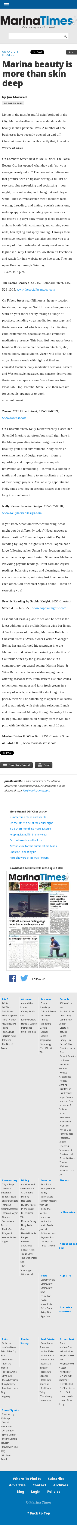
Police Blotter (46, 1308)
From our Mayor (10, 1212)
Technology (45, 1044)
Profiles (63, 1388)
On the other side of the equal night (31, 823)
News (43, 1275)
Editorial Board (9, 1196)
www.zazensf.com (14, 418)
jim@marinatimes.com (36, 790)
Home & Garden (29, 1023)
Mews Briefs (7, 1359)
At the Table (27, 1192)
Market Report (47, 1355)
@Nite (5, 1003)
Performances (66, 1133)
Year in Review (9, 1237)
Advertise (17, 1485)
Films (4, 1019)
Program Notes (9, 1035)
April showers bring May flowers (29, 857)
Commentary (9, 1180)
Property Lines (47, 1359)
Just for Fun (65, 1088)
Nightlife (64, 1125)
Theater (63, 1162)
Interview (45, 1217)
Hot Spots (26, 1200)
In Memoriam (68, 1212)
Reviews (25, 1241)
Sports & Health (67, 1154)
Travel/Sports (10, 1410)
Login (35, 1491)
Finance (44, 1019)
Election (44, 1300)
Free (62, 1052)
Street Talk (65, 1392)
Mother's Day (66, 1101)
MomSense (26, 1027)
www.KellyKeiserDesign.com (22, 513)
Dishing (25, 1196)
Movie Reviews (9, 1023)
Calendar (65, 999)
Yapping (6, 1396)
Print (71, 52)
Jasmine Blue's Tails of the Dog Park (8, 1351)
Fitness (64, 1180)
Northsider (65, 1371)
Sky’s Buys (7, 1375)
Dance (63, 1035)
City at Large (8, 1184)
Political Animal (9, 1371)
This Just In (7, 1233)
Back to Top (38, 1513)
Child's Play (65, 1015)
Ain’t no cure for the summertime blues (33, 846)
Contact (39, 1485)
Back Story (45, 1184)
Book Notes (7, 1011)
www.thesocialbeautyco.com (36, 289)
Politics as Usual (48, 1233)
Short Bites (26, 1245)
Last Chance (66, 1092)
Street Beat (67, 1339)
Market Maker (47, 1351)
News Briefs (46, 1304)
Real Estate (47, 1339)
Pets (4, 1339)
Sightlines (45, 1316)
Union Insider (67, 1396)
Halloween (65, 1060)
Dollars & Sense (48, 1011)
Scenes (71, 1388)
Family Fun (65, 1039)
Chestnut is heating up (23, 851)
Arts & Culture (67, 1011)
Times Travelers (47, 1245)
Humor (12, 1019)
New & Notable (28, 1233)
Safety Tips (45, 1312)
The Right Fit (46, 1241)
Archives (60, 1485)
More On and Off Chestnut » (28, 811)
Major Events (66, 1097)
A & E (5, 999)
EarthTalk (45, 1015)
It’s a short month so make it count (30, 828)
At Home (26, 999)
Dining (25, 1180)
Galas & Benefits (68, 1056)
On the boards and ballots (26, 840)
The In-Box (7, 1229)
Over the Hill (66, 1384)
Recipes (24, 1237)
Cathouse (6, 1343)
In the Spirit (27, 1208)
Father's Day (66, 1044)
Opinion (6, 1217)
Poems (5, 1027)
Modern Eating (28, 1221)
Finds (62, 1343)
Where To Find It (27, 1478)
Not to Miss (65, 1129)
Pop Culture (8, 1031)
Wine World (27, 1274)
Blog (20, 1491)
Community (46, 1283)
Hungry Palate (28, 1204)
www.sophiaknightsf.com (49, 608)
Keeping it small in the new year (28, 834)
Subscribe (56, 1478)
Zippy (5, 1241)
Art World (6, 1007)
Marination (46, 1221)
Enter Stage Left (10, 1015)
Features (45, 1180)
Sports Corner (9, 1434)
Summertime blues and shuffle (28, 817)
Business (45, 999)
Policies (53, 1491)
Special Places (27, 1249)
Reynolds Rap (47, 1237)
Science (44, 1031)
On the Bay (7, 1430)
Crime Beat (45, 1296)
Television (7, 1039)
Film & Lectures (67, 1048)
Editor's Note (46, 1196)
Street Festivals (67, 1158)
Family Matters (28, 1019)
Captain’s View (47, 1279)
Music (62, 1113)
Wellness (32, 1031)
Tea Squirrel (27, 1253)
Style (23, 1031)
